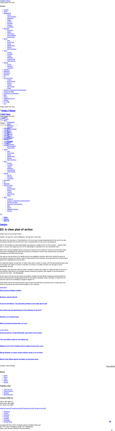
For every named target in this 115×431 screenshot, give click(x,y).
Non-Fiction (11, 86)
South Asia (10, 42)
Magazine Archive (9, 98)
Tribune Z (7, 69)
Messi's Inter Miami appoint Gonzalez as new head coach (19, 359)
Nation (9, 131)
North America (11, 49)
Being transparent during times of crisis (13, 323)
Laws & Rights (11, 17)
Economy (10, 30)
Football (9, 54)
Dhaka (9, 20)
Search (6, 381)
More (5, 197)
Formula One (11, 59)
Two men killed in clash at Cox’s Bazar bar (14, 339)
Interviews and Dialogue (11, 93)
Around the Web (9, 92)
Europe (9, 47)
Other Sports (11, 61)
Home (5, 11)
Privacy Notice (8, 391)
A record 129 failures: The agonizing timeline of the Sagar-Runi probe (23, 303)
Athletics (10, 57)
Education (10, 18)
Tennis (9, 56)
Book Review (11, 81)
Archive (6, 100)
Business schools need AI (8, 297)
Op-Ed (9, 64)
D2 (4, 76)
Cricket (9, 52)
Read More (3, 287)
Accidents (10, 27)
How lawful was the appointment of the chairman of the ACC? (21, 310)
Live (5, 104)
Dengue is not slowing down (9, 317)
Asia (8, 40)
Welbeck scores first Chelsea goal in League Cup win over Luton (21, 346)
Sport (5, 51)
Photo (6, 97)
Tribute (9, 85)
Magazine (7, 71)
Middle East (11, 46)
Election (9, 127)
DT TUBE (7, 102)
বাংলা (1, 120)
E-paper (6, 10)
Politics (9, 22)
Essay (9, 88)
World (5, 39)
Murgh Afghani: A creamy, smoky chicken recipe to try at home (21, 352)
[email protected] (5, 408)
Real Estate (11, 37)
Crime (9, 15)
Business (6, 28)
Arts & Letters (8, 78)
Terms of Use (8, 389)
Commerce (10, 34)
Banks (9, 32)
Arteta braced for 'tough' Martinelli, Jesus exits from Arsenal (21, 333)
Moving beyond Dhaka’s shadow (10, 290)
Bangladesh (7, 13)
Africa (9, 44)
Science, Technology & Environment (15, 90)
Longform (10, 68)
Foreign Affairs (12, 129)
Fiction (9, 83)
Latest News (4, 330)
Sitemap (6, 393)
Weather (10, 23)
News (5, 120)
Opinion (6, 63)
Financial (6, 75)
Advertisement (8, 394)
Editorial (9, 66)
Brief (5, 95)
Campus (9, 25)
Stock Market (11, 35)
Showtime (7, 73)
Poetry (9, 80)
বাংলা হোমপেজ (110, 366)
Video (5, 379)
